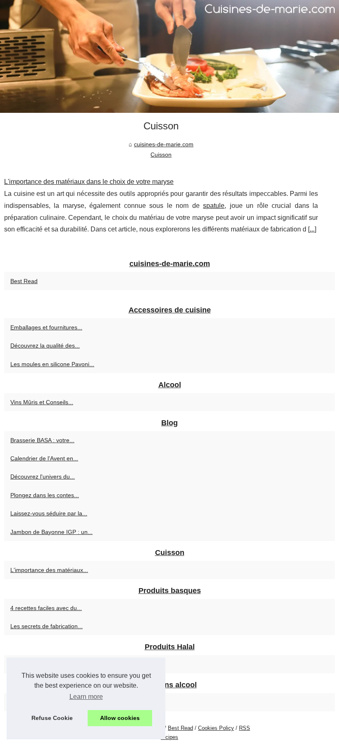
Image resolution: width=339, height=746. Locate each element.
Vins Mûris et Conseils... (41, 402)
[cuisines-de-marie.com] (169, 56)
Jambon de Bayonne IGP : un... (51, 532)
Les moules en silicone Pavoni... (52, 364)
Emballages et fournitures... (46, 327)
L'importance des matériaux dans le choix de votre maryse (89, 181)
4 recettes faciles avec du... (46, 608)
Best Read (24, 281)
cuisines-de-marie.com (163, 144)
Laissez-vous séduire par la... (48, 513)
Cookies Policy (216, 728)
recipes (169, 737)
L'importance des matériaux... (49, 570)
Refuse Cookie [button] (52, 718)
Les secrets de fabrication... (46, 626)
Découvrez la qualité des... (45, 345)
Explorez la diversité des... (44, 702)
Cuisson (161, 154)
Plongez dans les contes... (44, 495)
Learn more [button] (86, 696)
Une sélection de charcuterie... (50, 664)
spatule (213, 205)
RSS (244, 728)
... (312, 229)
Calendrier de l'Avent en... (44, 458)
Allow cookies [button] (120, 718)
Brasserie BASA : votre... (42, 440)
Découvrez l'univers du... (42, 476)
